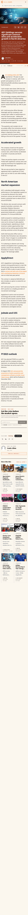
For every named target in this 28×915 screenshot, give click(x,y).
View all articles (13, 453)
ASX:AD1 (19, 436)
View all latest (20, 461)
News (5, 65)
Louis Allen (8, 57)
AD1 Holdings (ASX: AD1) (12, 75)
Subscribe (22, 422)
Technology (10, 436)
